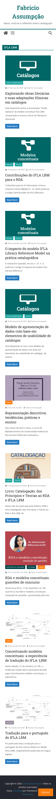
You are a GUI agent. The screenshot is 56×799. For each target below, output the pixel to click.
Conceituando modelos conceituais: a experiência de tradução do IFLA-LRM (26, 656)
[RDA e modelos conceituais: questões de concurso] (28, 548)
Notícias (9, 723)
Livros (8, 481)
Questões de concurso (15, 567)
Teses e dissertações (14, 83)
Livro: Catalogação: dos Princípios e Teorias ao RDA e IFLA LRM (27, 495)
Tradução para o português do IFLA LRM (26, 735)
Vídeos (8, 403)
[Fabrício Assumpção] (5, 32)
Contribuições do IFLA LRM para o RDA (27, 177)
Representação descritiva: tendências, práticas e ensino (26, 417)
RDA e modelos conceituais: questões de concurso (27, 580)
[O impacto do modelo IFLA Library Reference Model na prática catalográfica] (28, 223)
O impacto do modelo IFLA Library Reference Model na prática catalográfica (27, 253)
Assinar (46, 792)
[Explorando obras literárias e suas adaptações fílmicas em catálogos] (28, 68)
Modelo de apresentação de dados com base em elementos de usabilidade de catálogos (28, 334)
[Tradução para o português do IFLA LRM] (28, 708)
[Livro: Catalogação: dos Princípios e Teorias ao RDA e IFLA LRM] (28, 466)
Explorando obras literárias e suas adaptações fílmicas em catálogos (27, 98)
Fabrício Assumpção (35, 88)
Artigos (9, 164)
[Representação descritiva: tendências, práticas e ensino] (28, 388)
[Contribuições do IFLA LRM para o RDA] (28, 150)
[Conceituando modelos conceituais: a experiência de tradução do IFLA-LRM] (28, 626)
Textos (18, 164)
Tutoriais (31, 567)
